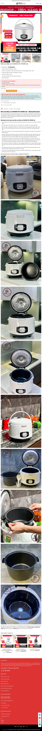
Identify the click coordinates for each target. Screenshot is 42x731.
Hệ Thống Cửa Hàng (5, 705)
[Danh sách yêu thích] (37, 3)
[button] (2, 3)
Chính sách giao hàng (5, 679)
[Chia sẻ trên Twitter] (5, 105)
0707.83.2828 (7, 697)
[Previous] (3, 33)
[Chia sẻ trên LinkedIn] (11, 105)
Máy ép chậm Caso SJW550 (35, 649)
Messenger (39, 722)
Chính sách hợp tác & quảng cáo (7, 686)
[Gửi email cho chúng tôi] (7, 670)
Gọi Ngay (40, 725)
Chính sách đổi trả (4, 681)
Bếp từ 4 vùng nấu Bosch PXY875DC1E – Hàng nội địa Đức (21, 650)
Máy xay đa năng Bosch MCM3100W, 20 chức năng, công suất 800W (7, 650)
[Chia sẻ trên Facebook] (3, 105)
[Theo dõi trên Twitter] (5, 670)
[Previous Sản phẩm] (22, 9)
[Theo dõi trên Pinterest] (9, 670)
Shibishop (15, 628)
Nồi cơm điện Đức (29, 7)
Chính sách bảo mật (5, 683)
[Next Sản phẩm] (20, 9)
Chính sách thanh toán (5, 676)
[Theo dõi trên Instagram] (3, 670)
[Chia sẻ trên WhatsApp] (2, 105)
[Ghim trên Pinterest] (9, 105)
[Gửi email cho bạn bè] (7, 105)
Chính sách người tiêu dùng (6, 688)
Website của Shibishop (5, 713)
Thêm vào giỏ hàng (11, 90)
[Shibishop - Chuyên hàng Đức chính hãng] (21, 3)
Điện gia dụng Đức (19, 7)
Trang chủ (10, 7)
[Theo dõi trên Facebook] (2, 670)
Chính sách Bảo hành (5, 690)
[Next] (39, 33)
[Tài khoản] (38, 3)
